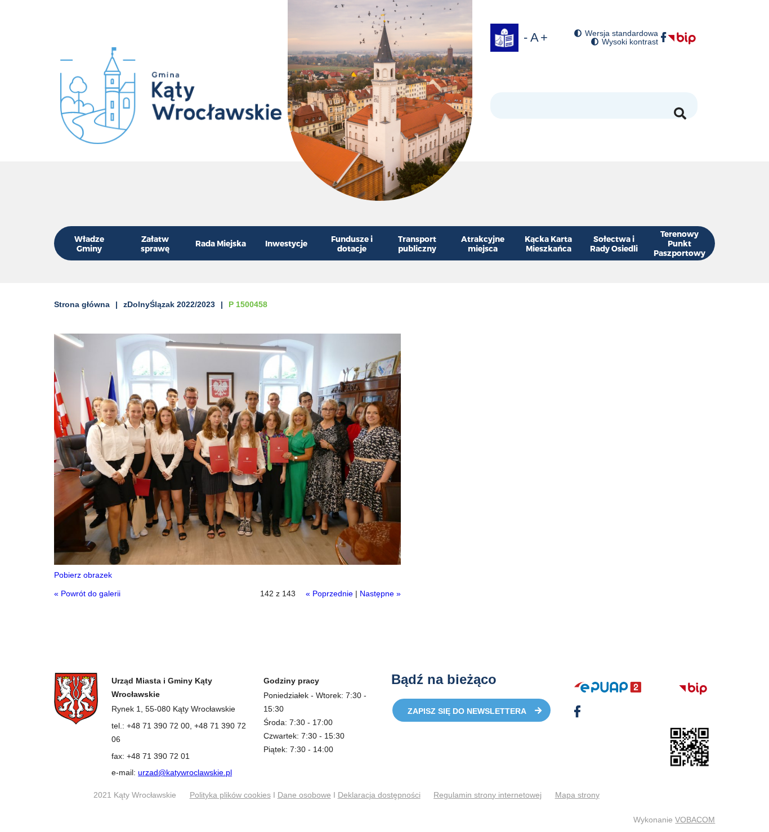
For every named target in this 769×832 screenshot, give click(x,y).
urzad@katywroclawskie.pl (185, 772)
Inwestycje (286, 243)
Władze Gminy (89, 243)
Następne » (380, 593)
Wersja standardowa (621, 33)
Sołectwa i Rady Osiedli (614, 243)
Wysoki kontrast (630, 42)
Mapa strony (577, 794)
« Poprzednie (329, 593)
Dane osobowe (304, 794)
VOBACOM (695, 819)
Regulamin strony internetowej (487, 794)
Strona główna (82, 304)
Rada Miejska (220, 243)
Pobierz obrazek (83, 574)
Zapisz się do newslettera (467, 711)
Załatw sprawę (155, 243)
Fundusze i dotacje (352, 243)
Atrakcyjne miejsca (482, 243)
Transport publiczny (417, 243)
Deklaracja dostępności (379, 794)
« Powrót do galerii (87, 593)
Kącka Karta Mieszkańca (548, 243)
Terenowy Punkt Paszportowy (679, 243)
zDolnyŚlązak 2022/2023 (169, 304)
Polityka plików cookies (230, 794)
